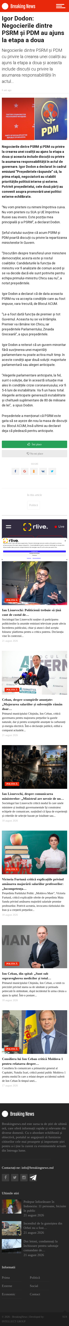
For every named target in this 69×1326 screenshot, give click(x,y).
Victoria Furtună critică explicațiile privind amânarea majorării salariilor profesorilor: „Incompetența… (33, 883)
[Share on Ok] (34, 471)
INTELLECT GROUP (14, 1321)
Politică (33, 505)
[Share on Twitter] (52, 471)
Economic (8, 1294)
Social (34, 1286)
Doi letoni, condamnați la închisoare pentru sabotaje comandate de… (41, 1245)
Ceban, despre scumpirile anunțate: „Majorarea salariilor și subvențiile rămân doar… (32, 704)
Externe (7, 1286)
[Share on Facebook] (15, 471)
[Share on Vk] (43, 471)
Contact (35, 1294)
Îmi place (36, 444)
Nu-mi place (36, 453)
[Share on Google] (25, 471)
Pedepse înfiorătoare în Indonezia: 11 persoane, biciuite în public (45, 1206)
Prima (6, 1277)
